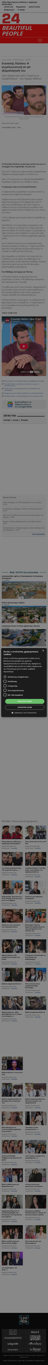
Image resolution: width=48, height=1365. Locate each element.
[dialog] (24, 682)
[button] (24, 712)
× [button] (43, 651)
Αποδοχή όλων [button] (25, 701)
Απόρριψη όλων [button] (25, 707)
